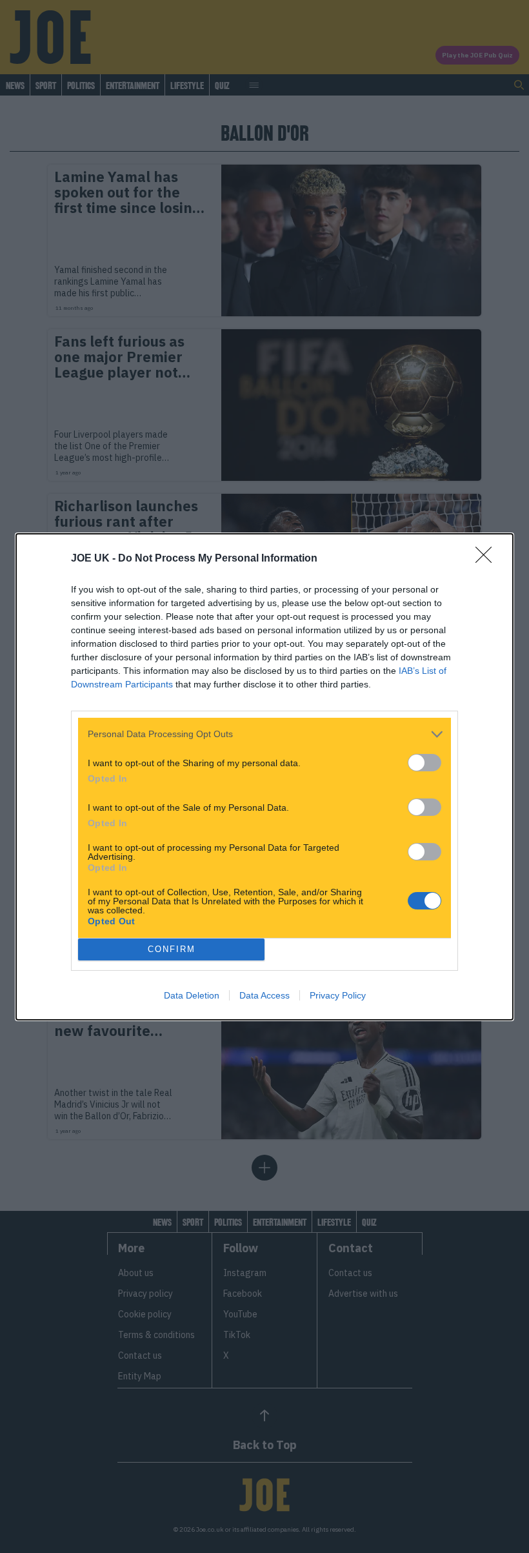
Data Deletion (191, 995)
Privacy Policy (338, 995)
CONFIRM (171, 949)
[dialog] (264, 777)
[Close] (487, 559)
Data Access (264, 995)
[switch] (424, 762)
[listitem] (264, 734)
